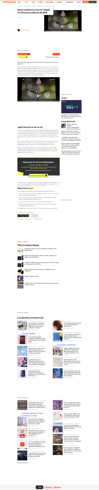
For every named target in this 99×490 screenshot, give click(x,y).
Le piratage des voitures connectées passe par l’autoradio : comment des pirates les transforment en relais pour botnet (37, 405)
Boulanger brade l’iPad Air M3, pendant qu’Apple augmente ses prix (37, 191)
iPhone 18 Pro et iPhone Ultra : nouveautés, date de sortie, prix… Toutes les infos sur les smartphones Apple (73, 126)
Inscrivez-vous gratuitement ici (38, 185)
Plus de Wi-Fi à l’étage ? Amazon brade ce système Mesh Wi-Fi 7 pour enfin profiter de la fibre (36, 421)
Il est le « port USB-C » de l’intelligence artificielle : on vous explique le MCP (72, 415)
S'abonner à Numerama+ (37, 175)
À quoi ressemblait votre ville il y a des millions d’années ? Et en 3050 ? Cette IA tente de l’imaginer (72, 439)
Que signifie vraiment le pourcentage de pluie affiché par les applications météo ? (72, 337)
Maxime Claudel (25, 30)
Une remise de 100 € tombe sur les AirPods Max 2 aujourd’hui (35, 202)
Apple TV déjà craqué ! (32, 276)
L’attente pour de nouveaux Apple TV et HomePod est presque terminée (38, 208)
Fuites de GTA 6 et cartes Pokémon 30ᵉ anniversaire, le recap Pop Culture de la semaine (72, 405)
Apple (31, 188)
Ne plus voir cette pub (22, 50)
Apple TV (20, 218)
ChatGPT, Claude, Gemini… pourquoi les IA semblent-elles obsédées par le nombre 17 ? (36, 433)
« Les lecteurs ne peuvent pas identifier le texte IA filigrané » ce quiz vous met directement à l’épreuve (36, 325)
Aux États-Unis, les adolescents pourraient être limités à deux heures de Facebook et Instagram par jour (36, 362)
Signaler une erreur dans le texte (25, 212)
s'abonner (93, 2)
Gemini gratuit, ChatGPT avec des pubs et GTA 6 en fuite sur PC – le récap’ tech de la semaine (72, 450)
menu (19, 2)
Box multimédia (38, 218)
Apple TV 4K (28, 218)
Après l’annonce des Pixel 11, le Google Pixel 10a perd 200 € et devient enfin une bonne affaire (72, 373)
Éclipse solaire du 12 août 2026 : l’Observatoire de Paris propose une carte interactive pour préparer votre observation (70, 146)
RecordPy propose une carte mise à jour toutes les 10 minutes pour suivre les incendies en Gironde (71, 152)
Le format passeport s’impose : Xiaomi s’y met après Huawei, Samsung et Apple (37, 339)
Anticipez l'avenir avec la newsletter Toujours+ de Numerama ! (40, 249)
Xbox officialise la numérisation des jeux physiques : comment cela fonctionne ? (36, 373)
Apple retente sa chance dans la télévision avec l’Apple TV (40, 270)
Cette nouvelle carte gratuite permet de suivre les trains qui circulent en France (72, 362)
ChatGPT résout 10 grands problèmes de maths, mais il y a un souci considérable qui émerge (71, 139)
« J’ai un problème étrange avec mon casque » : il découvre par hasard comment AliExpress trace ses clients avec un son (36, 444)
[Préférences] (86, 2)
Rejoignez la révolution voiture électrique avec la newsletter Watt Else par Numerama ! (71, 116)
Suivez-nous (56, 54)
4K (42, 67)
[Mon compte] (84, 2)
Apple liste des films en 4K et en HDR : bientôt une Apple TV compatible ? (41, 256)
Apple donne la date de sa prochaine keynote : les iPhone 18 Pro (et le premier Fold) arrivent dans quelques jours (37, 198)
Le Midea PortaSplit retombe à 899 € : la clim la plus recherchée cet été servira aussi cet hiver (71, 133)
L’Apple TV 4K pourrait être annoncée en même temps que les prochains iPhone (42, 263)
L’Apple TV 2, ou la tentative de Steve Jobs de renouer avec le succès (42, 284)
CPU (48, 132)
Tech (80, 6)
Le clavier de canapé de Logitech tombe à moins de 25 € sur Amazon (72, 426)
